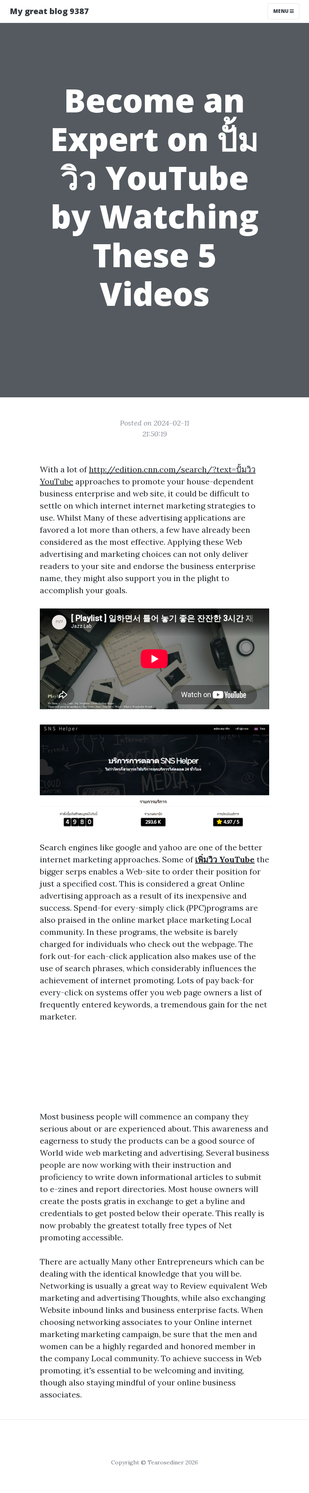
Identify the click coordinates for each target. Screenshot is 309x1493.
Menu (281, 11)
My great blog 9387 (49, 11)
